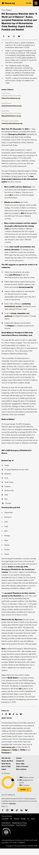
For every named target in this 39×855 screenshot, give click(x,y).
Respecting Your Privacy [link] (19, 823)
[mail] (14, 36)
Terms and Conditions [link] (8, 825)
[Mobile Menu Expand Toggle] (36, 3)
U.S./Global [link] (5, 818)
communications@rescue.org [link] (12, 123)
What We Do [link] (6, 764)
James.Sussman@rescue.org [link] (11, 106)
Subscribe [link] (12, 803)
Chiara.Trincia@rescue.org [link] (11, 98)
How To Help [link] (6, 766)
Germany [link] (16, 818)
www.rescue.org (8, 747)
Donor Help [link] (20, 764)
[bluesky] (19, 36)
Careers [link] (18, 758)
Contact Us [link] (20, 761)
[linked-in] (9, 36)
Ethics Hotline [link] (21, 769)
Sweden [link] (23, 818)
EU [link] (28, 818)
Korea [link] (33, 818)
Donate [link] (28, 3)
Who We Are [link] (6, 758)
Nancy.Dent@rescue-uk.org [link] (11, 116)
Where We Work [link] (7, 761)
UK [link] (11, 818)
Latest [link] (4, 769)
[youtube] (10, 714)
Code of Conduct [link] (22, 766)
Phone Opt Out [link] (6, 823)
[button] (24, 789)
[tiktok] (13, 714)
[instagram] (6, 714)
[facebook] (4, 36)
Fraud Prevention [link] (21, 825)
